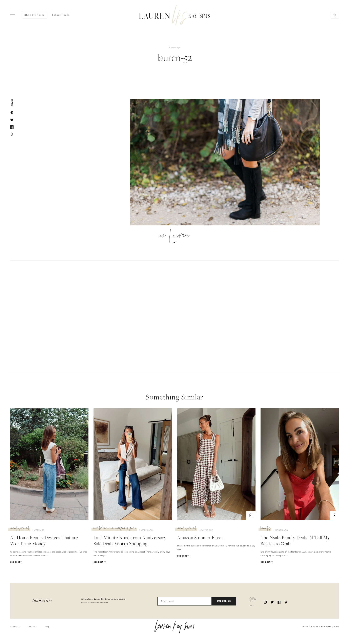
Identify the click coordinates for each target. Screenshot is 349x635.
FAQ (47, 627)
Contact (15, 627)
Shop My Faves (34, 15)
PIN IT (227, 162)
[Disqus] (174, 316)
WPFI (336, 627)
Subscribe (224, 601)
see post (15, 562)
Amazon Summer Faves (200, 538)
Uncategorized (19, 528)
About (33, 627)
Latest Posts (61, 15)
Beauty (265, 528)
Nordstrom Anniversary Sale (115, 528)
